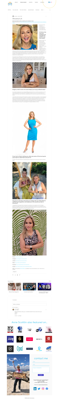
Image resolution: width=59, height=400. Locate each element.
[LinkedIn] (48, 2)
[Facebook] (46, 388)
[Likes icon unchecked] (15, 315)
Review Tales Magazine (14, 291)
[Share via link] (19, 274)
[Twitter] (50, 2)
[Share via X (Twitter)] (15, 274)
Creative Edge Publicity (42, 384)
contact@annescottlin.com (41, 382)
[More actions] (46, 16)
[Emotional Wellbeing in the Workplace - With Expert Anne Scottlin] (44, 286)
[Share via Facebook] (12, 274)
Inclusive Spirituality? (28, 291)
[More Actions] (46, 309)
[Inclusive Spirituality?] (29, 286)
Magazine (14, 271)
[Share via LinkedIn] (17, 274)
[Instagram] (51, 2)
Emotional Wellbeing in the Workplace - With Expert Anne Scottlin (44, 292)
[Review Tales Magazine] (14, 286)
